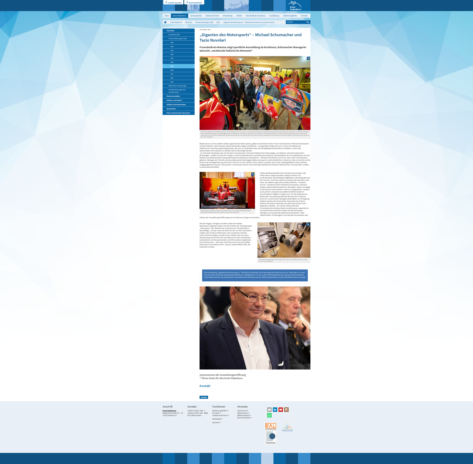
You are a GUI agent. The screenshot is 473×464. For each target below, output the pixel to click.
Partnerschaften (173, 96)
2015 (171, 82)
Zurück (204, 397)
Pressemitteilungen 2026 (204, 22)
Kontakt (304, 15)
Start (167, 15)
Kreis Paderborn (179, 15)
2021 (171, 58)
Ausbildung (274, 15)
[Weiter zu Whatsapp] (287, 415)
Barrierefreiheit (195, 2)
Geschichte (171, 108)
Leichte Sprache (175, 2)
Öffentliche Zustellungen (178, 86)
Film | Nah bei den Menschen (178, 113)
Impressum (242, 410)
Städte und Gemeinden (176, 104)
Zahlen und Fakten (174, 100)
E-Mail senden (196, 415)
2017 (171, 74)
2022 (171, 54)
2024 (171, 46)
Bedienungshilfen (219, 410)
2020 (171, 62)
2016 (171, 78)
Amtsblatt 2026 (174, 35)
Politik (239, 15)
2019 (218, 22)
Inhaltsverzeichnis (219, 415)
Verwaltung (227, 15)
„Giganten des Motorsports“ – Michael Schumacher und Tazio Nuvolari (248, 22)
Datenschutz (242, 413)
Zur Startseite (165, 22)
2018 (171, 70)
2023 (171, 50)
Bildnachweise (243, 415)
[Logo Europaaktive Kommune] (288, 427)
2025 (171, 42)
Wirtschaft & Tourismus (255, 15)
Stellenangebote (290, 15)
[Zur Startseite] (298, 5)
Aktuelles (188, 22)
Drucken (215, 413)
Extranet (215, 422)
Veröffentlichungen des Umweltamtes (177, 91)
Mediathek (216, 419)
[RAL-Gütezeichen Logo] (271, 433)
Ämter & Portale (212, 15)
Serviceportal (196, 15)
